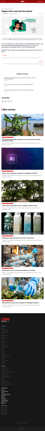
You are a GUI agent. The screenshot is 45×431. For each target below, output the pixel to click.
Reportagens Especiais (5, 356)
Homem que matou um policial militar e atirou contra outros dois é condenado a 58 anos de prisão (24, 64)
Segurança (3, 359)
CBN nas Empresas (5, 332)
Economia (3, 339)
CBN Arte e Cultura (5, 369)
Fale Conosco (4, 401)
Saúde (2, 357)
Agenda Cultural (4, 367)
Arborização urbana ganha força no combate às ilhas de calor (18, 90)
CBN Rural (3, 379)
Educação (3, 341)
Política (2, 353)
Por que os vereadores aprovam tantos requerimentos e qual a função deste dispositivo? (21, 57)
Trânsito (3, 363)
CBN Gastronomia (4, 375)
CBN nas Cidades (4, 331)
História (3, 392)
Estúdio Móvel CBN (5, 345)
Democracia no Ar (4, 381)
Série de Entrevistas (5, 360)
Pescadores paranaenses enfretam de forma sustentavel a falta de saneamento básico (20, 78)
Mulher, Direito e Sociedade (6, 384)
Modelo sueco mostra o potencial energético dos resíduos (19, 270)
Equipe (2, 397)
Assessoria (3, 328)
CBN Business (4, 329)
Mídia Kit (3, 403)
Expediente (3, 398)
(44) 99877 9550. (31, 47)
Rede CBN (3, 354)
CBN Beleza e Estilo (5, 370)
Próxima (40, 61)
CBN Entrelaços (4, 373)
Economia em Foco (5, 382)
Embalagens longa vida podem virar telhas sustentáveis (18, 238)
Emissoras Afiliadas (5, 394)
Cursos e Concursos (5, 338)
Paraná (2, 350)
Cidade (2, 333)
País (2, 348)
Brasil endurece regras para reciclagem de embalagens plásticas (20, 302)
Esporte (2, 344)
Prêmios (3, 389)
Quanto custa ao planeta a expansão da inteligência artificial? (18, 84)
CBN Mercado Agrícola (5, 376)
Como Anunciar (4, 391)
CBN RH (2, 378)
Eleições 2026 (4, 342)
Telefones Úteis (4, 400)
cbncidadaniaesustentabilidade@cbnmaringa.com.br (17, 45)
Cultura (2, 336)
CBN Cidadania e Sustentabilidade (7, 137)
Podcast (3, 351)
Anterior (5, 55)
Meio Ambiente (4, 347)
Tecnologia (3, 361)
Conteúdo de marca (5, 335)
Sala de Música (4, 385)
